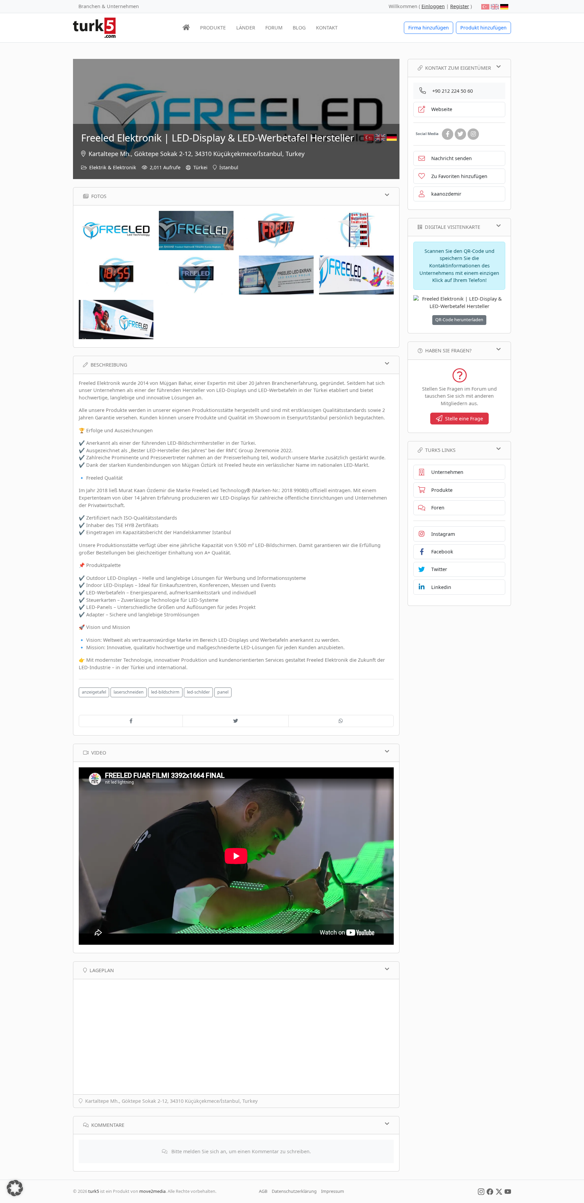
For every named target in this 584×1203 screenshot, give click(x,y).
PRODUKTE (213, 27)
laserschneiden (129, 692)
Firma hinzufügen (428, 27)
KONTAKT (327, 27)
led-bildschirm (165, 692)
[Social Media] (481, 1191)
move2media (152, 1191)
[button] (15, 1188)
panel (222, 692)
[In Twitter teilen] (235, 721)
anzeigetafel (94, 692)
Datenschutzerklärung (294, 1191)
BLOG (299, 27)
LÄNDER (245, 27)
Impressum (332, 1191)
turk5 (93, 1191)
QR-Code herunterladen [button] (459, 320)
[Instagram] (473, 134)
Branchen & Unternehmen (108, 6)
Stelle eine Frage (464, 418)
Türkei (200, 167)
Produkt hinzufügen (483, 27)
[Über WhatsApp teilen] (341, 721)
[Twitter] (460, 134)
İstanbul (228, 167)
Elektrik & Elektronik (112, 167)
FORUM (274, 27)
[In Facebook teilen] (131, 721)
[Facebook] (447, 134)
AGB (263, 1191)
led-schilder (198, 692)
